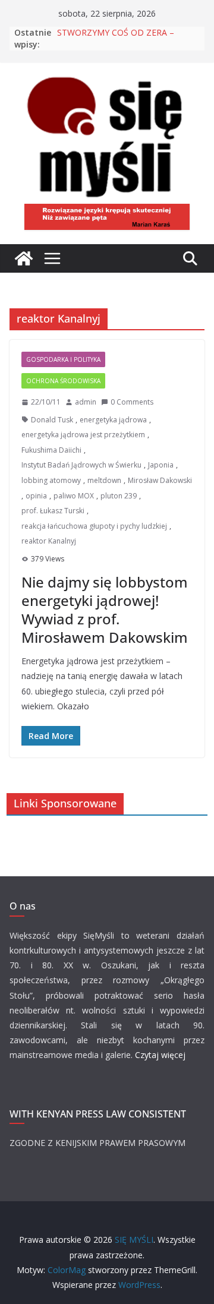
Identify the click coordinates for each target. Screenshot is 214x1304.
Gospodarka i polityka (63, 359)
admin (85, 402)
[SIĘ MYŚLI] (24, 258)
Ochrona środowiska (63, 381)
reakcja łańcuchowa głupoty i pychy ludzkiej (94, 526)
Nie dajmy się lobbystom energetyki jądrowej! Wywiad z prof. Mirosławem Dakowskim (104, 610)
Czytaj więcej (160, 1054)
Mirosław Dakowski (160, 480)
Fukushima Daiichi (51, 450)
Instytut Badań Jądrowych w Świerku (81, 465)
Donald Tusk (52, 420)
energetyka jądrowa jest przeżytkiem (83, 435)
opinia (36, 496)
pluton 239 (118, 496)
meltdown (104, 480)
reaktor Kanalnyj (48, 541)
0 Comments (132, 402)
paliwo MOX (74, 496)
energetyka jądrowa (113, 420)
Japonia (161, 465)
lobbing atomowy (51, 480)
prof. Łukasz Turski (52, 511)
